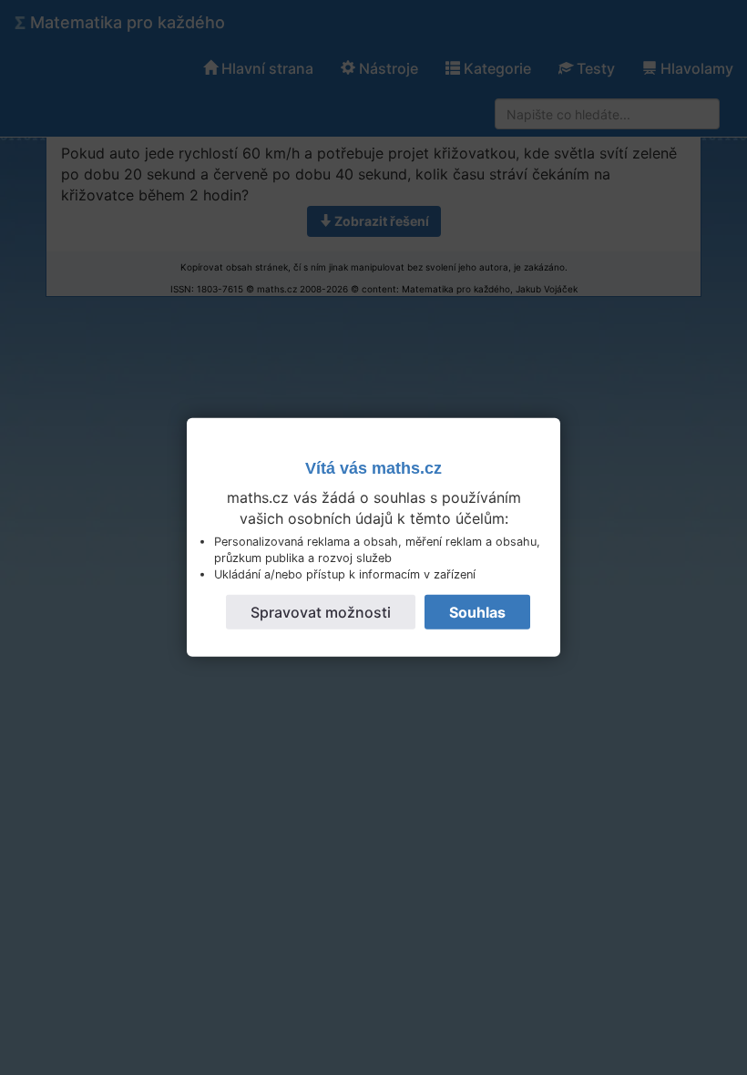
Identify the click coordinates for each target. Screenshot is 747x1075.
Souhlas (477, 611)
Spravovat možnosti (321, 611)
